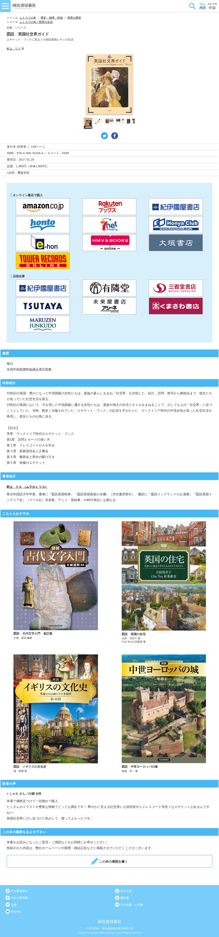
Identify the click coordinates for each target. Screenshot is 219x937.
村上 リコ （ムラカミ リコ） (27, 486)
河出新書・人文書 (132, 904)
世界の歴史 (74, 17)
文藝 (14, 904)
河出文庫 (126, 891)
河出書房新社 (19, 891)
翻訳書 (125, 897)
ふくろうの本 (27, 17)
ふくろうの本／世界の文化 (36, 22)
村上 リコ (14, 48)
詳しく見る (55, 582)
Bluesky (16, 911)
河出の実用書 (19, 897)
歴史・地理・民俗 (52, 17)
